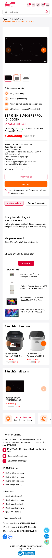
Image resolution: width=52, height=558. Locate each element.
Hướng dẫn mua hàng (14, 473)
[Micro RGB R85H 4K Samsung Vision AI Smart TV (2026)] (12, 313)
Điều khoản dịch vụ (13, 485)
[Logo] (10, 4)
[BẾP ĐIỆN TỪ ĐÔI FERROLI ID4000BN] (15, 386)
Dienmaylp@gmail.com (17, 456)
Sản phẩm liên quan (18, 326)
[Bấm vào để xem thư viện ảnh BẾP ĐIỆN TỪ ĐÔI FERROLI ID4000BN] (26, 50)
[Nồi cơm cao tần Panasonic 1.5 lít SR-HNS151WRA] (37, 341)
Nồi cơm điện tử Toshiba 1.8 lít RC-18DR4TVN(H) (13, 355)
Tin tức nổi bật (12, 269)
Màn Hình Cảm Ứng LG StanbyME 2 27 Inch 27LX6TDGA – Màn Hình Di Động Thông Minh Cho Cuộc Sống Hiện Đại (32, 275)
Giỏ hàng (43, 4)
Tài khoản (38, 4)
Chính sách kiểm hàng (14, 508)
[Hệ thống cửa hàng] (33, 4)
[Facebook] (5, 536)
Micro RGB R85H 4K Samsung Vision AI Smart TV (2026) (32, 310)
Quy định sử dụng (13, 512)
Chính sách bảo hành (14, 504)
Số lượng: (9, 169)
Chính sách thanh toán (14, 500)
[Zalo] (10, 536)
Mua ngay (26, 184)
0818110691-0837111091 (17, 461)
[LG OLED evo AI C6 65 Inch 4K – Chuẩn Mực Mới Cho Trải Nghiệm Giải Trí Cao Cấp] (12, 301)
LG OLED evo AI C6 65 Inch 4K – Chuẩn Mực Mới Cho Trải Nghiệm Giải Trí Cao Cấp (33, 299)
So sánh (22, 124)
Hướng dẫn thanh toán (14, 477)
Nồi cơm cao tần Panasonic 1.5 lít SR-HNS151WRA (36, 355)
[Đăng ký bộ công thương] (26, 553)
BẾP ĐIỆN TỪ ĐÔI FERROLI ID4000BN (14, 399)
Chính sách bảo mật (13, 496)
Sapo (32, 548)
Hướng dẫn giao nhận (14, 481)
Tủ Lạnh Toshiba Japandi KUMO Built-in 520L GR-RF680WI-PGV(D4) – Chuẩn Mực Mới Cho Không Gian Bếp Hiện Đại (33, 287)
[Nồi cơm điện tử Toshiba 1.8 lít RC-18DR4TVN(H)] (15, 341)
